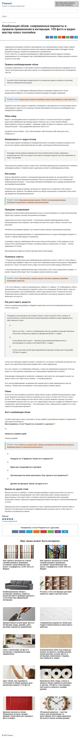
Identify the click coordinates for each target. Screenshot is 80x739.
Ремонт (7, 3)
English (4, 16)
